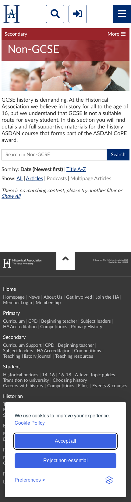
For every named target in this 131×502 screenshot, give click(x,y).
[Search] (55, 14)
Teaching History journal (27, 356)
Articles (34, 178)
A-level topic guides (95, 375)
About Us (53, 297)
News (34, 297)
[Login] (78, 14)
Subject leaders (96, 321)
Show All (11, 196)
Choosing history (70, 380)
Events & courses (109, 386)
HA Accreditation (20, 327)
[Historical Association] (11, 15)
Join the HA (107, 297)
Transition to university (26, 380)
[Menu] (122, 14)
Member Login (17, 302)
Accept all (65, 441)
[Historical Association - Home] (22, 266)
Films (83, 386)
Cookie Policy (30, 422)
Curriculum (14, 321)
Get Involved (79, 297)
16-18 (64, 375)
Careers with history (23, 386)
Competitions (53, 327)
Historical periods (20, 375)
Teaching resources (74, 356)
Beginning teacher (59, 321)
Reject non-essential (65, 460)
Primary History (86, 327)
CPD (32, 321)
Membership (48, 302)
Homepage (14, 297)
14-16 (48, 375)
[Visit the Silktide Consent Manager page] (109, 480)
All (19, 178)
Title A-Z (76, 169)
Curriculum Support (22, 345)
